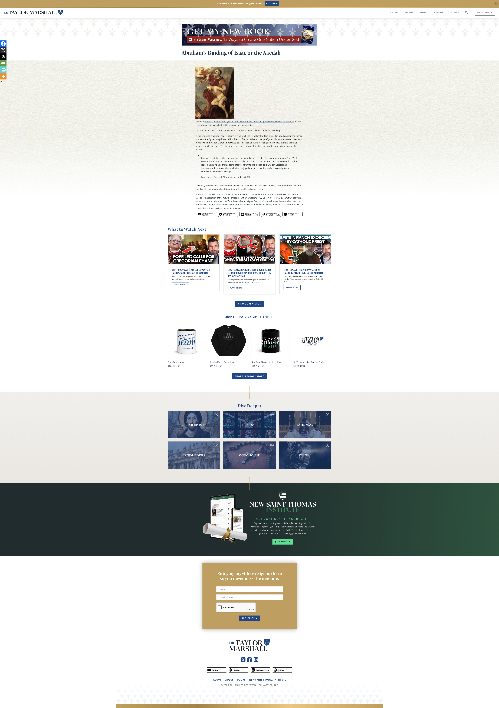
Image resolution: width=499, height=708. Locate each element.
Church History (194, 425)
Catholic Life (249, 455)
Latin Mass (305, 425)
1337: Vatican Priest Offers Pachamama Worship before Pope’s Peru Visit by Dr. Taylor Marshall (249, 273)
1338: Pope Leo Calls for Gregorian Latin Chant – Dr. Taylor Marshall (191, 271)
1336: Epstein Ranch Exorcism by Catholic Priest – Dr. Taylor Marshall (303, 271)
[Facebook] (3, 43)
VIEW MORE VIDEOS (249, 303)
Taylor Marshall (33, 12)
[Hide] (1, 82)
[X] (3, 50)
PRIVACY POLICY (268, 685)
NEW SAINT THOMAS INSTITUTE (267, 679)
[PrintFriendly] (3, 69)
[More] (3, 76)
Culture (305, 455)
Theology (249, 425)
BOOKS (241, 679)
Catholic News (194, 455)
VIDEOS (229, 679)
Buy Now (271, 3)
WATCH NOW (180, 285)
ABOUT (217, 679)
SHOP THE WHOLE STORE (249, 376)
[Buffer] (3, 56)
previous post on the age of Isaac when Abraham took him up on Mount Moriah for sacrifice (249, 121)
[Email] (3, 63)
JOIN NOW (281, 541)
